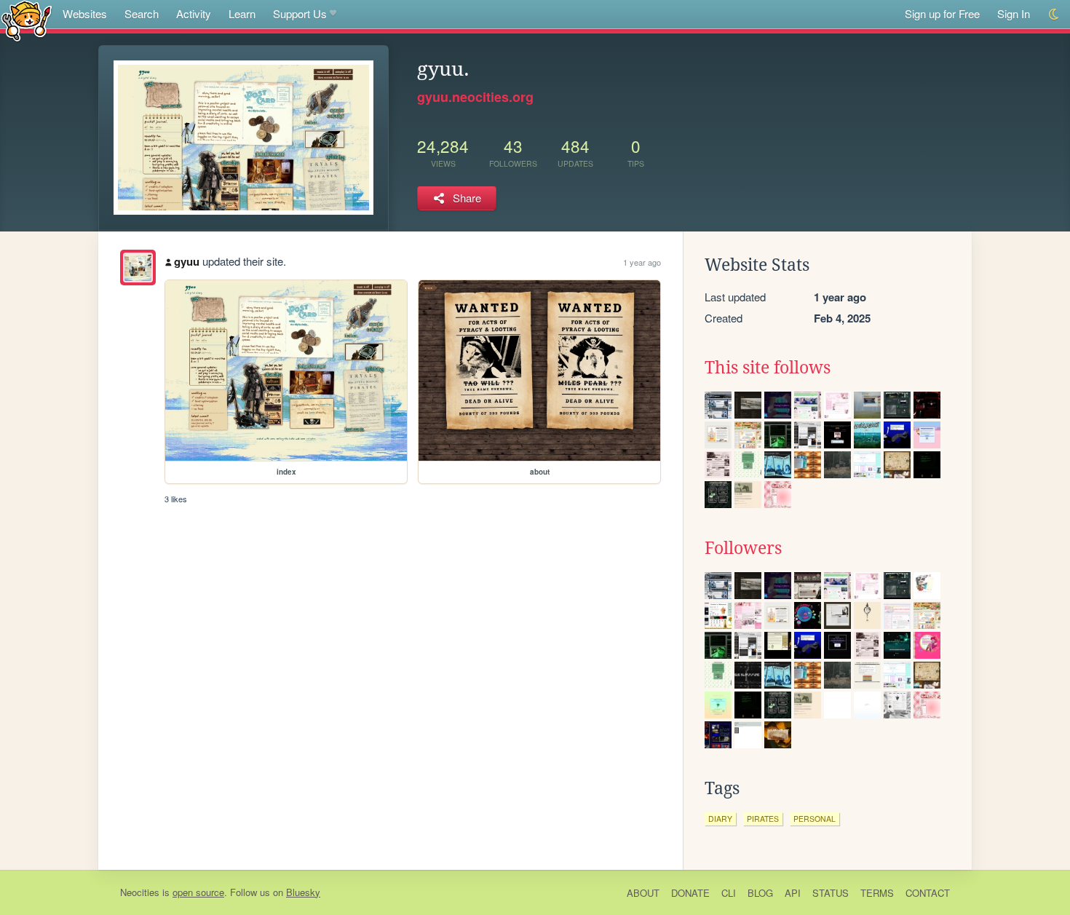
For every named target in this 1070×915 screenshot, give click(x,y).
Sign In (1013, 13)
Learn (242, 13)
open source (198, 892)
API (793, 893)
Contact (927, 893)
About (643, 893)
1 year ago (642, 262)
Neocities (139, 892)
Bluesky (303, 892)
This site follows (768, 367)
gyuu (186, 261)
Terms (877, 893)
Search (141, 13)
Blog (760, 893)
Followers (743, 548)
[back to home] (26, 20)
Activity (193, 13)
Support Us (300, 13)
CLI (728, 893)
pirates (763, 818)
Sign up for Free (942, 13)
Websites (85, 13)
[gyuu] (138, 267)
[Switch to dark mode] (1054, 14)
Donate (690, 893)
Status (830, 893)
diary (720, 818)
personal (814, 818)
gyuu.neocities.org (475, 96)
